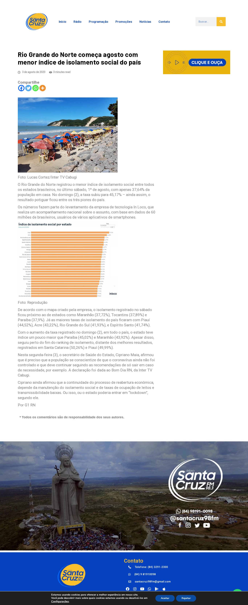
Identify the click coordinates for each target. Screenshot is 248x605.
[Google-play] (156, 589)
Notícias (145, 21)
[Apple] (164, 589)
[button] (148, 567)
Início (62, 21)
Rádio (78, 21)
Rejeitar (186, 598)
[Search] (221, 21)
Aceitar (165, 598)
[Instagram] (135, 589)
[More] (42, 88)
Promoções (123, 21)
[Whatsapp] (35, 88)
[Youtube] (142, 589)
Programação (98, 21)
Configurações (60, 601)
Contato (164, 21)
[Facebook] (21, 88)
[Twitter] (28, 88)
